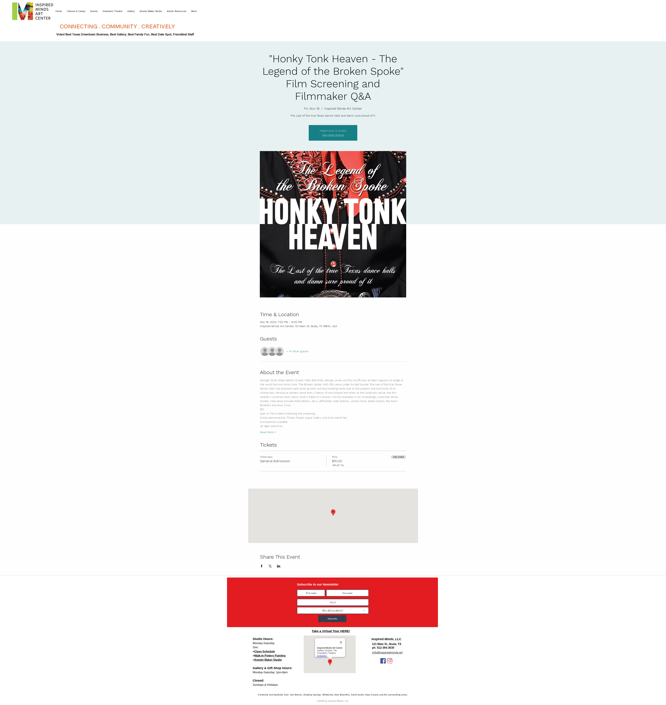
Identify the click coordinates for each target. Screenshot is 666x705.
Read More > (268, 432)
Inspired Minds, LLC (386, 639)
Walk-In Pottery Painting (270, 655)
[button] (76, 11)
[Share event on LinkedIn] (278, 566)
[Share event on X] (270, 566)
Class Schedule (264, 651)
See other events (333, 134)
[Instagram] (389, 661)
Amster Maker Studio (268, 659)
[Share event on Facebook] (261, 566)
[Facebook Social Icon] (383, 661)
